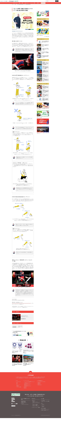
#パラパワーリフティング (19, 31)
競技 (17, 382)
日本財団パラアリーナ (24, 402)
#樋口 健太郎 (13, 31)
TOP (17, 380)
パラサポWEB (43, 400)
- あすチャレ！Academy (35, 404)
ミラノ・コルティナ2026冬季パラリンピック (29, 381)
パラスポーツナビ (19, 381)
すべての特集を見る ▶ (46, 36)
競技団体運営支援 (23, 401)
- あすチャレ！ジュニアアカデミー (36, 403)
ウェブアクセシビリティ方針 (41, 381)
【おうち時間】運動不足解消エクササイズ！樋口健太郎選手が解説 (23, 4)
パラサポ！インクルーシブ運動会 (36, 407)
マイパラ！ (22, 403)
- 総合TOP (33, 401)
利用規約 (39, 382)
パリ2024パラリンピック (27, 382)
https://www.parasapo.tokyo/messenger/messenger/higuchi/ (21, 303)
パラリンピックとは (26, 380)
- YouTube (42, 406)
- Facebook (42, 404)
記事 (15, 4)
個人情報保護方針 (40, 380)
